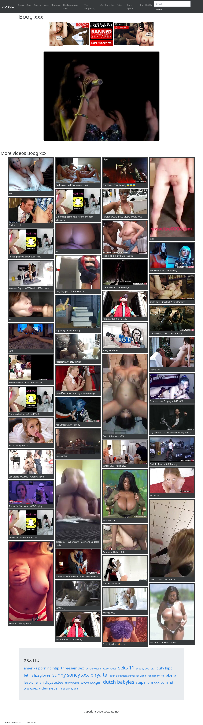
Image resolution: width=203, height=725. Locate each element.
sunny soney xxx (70, 675)
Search (159, 9)
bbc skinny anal (69, 688)
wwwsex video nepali (41, 688)
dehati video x (93, 668)
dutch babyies (118, 682)
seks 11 (126, 667)
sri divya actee (51, 682)
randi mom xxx (156, 675)
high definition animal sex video (128, 675)
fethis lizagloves (37, 675)
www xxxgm (91, 682)
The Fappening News (70, 6)
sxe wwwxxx (72, 682)
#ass (46, 4)
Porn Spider (130, 6)
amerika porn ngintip (41, 668)
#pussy (37, 4)
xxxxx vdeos (109, 668)
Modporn (55, 4)
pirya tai (99, 675)
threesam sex (72, 668)
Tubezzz (121, 4)
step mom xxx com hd (154, 682)
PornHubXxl (146, 4)
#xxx (29, 4)
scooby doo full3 (145, 668)
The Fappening (89, 6)
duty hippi (164, 668)
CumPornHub (107, 4)
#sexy (21, 4)
